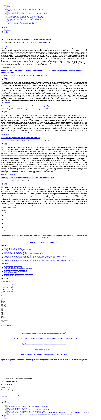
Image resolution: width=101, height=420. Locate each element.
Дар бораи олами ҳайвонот (10, 272)
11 (3, 288)
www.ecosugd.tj (4, 396)
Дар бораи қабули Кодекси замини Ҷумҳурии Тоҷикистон (18, 274)
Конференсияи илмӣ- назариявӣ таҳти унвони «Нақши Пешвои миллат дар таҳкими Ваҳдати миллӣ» (29, 257)
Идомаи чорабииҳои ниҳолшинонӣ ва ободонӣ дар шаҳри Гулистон (28, 106)
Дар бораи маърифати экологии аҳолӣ (13, 275)
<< (1, 281)
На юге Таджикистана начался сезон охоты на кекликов (18, 268)
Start (5, 212)
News (44, 42)
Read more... (4, 67)
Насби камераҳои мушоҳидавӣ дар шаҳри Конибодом (17, 249)
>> (12, 281)
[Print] (5, 45)
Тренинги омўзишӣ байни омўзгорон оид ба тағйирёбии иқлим (26, 39)
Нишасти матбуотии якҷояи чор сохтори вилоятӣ (20, 138)
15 (11, 288)
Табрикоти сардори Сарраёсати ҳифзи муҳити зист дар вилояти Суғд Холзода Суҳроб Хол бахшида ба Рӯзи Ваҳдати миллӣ (35, 256)
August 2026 (7, 281)
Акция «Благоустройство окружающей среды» (15, 270)
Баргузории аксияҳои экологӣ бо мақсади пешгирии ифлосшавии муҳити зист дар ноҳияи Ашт (28, 259)
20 (7, 289)
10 (4, 227)
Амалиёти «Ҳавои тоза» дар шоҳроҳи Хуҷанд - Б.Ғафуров (18, 255)
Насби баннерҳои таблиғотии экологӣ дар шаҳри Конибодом (19, 250)
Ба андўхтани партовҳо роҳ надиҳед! (13, 248)
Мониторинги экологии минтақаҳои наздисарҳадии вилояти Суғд (27, 178)
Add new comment (11, 67)
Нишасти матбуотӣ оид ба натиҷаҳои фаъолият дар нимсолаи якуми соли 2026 (23, 253)
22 (11, 289)
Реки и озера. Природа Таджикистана (13, 267)
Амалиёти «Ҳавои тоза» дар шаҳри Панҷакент (15, 252)
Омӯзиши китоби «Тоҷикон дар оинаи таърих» (15, 271)
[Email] (5, 46)
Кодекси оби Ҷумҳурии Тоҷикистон (13, 266)
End (4, 230)
